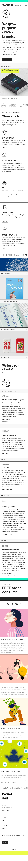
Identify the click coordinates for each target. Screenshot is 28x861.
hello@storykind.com (7, 807)
